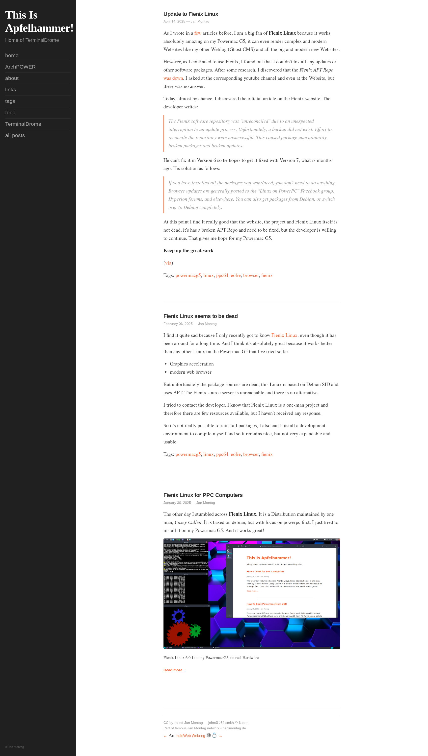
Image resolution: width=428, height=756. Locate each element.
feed (10, 113)
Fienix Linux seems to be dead (200, 316)
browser (251, 275)
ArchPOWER (20, 67)
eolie (236, 275)
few (197, 32)
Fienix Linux (284, 335)
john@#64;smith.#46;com (228, 723)
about (12, 78)
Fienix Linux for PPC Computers (203, 495)
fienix (267, 275)
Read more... (174, 670)
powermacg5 (188, 275)
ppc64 (222, 275)
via (168, 262)
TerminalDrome (23, 124)
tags (10, 101)
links (10, 90)
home (12, 55)
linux (208, 275)
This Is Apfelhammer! (39, 21)
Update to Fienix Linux (190, 14)
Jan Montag (193, 723)
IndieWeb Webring (190, 736)
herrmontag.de (234, 728)
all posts (15, 135)
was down (173, 77)
